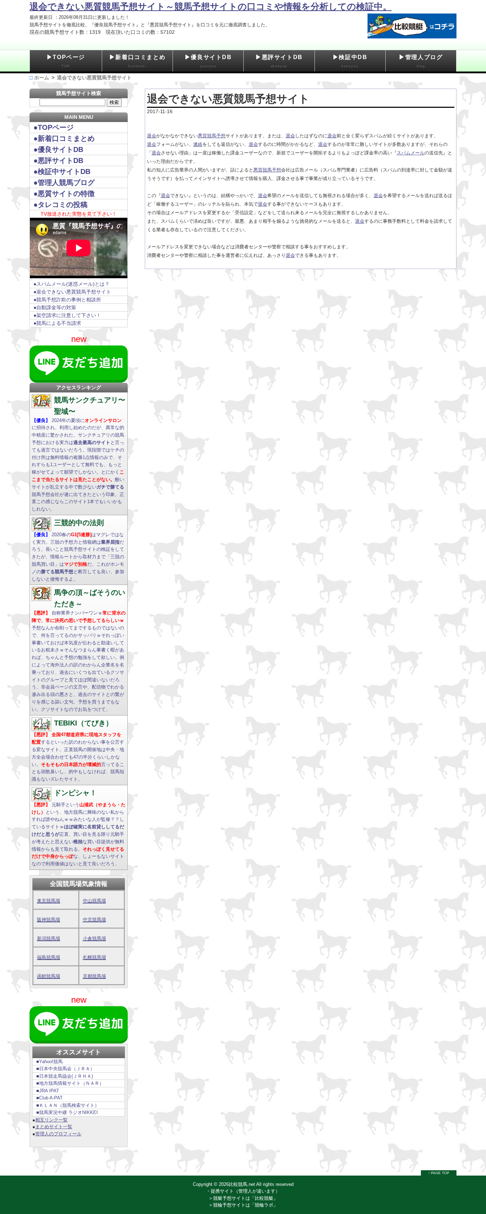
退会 (151, 135)
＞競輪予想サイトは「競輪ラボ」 (243, 1205)
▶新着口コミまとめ (137, 61)
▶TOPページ (66, 61)
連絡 (197, 144)
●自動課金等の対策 (54, 307)
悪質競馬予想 (212, 135)
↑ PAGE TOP (438, 1173)
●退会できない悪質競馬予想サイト (72, 292)
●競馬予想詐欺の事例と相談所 (67, 299)
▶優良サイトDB (208, 61)
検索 (114, 102)
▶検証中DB (350, 61)
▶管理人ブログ (421, 61)
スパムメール (410, 152)
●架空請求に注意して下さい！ (67, 315)
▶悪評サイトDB (279, 61)
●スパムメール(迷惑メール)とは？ (71, 284)
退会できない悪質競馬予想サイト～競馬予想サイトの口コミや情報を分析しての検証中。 (211, 6)
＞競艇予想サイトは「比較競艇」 (243, 1198)
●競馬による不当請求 (57, 323)
